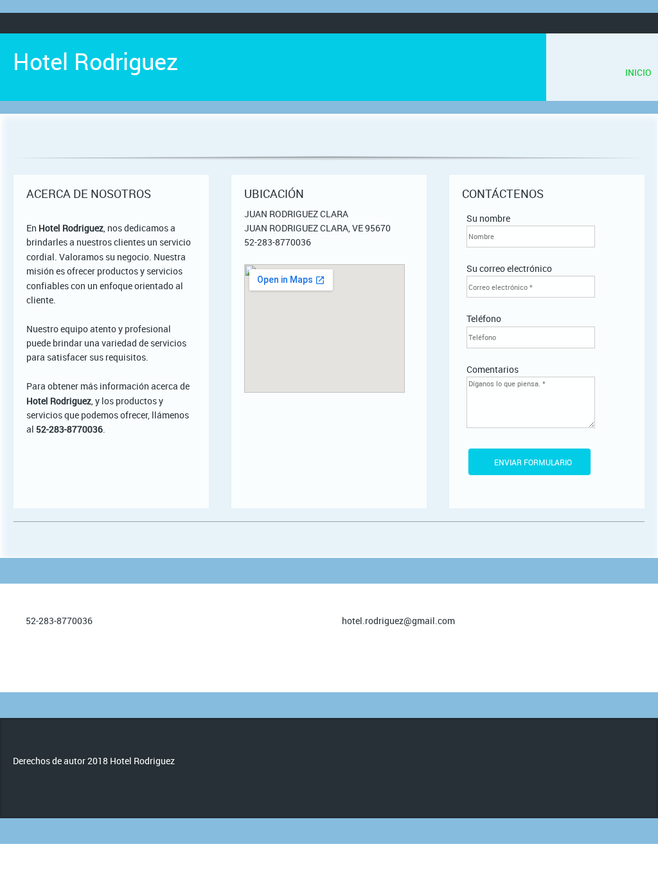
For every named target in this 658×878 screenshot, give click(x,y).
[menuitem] (638, 73)
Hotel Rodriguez (95, 61)
